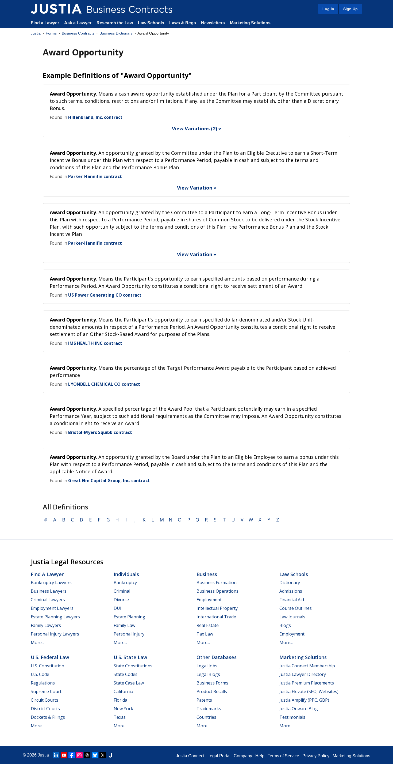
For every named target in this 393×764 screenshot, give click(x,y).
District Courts (45, 709)
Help (259, 756)
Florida (120, 700)
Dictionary (289, 582)
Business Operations (217, 591)
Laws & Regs (182, 23)
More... (37, 642)
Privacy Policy (315, 756)
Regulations (43, 683)
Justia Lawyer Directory (302, 674)
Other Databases (216, 657)
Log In (328, 9)
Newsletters (213, 23)
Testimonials (292, 717)
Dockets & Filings (48, 717)
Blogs (285, 625)
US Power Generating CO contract (104, 295)
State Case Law (129, 683)
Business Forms (212, 683)
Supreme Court (46, 691)
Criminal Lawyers (48, 600)
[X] (102, 755)
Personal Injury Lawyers (55, 634)
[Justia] (56, 9)
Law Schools (151, 23)
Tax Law (204, 634)
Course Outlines (295, 608)
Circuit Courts (44, 700)
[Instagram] (79, 755)
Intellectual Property (217, 608)
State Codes (125, 674)
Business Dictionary (116, 33)
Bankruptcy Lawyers (51, 582)
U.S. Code (40, 674)
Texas (120, 717)
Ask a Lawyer (78, 23)
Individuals (126, 574)
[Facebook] (71, 755)
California (123, 691)
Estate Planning (129, 617)
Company (243, 756)
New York (123, 709)
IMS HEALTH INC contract (95, 343)
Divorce (121, 600)
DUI (117, 608)
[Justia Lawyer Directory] (110, 755)
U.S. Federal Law (50, 657)
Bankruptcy (125, 582)
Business (206, 574)
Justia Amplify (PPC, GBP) (304, 700)
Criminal (122, 591)
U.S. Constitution (47, 666)
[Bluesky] (95, 755)
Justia (36, 33)
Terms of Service (283, 756)
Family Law (124, 625)
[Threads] (87, 755)
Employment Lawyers (52, 608)
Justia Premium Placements (306, 683)
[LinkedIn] (56, 755)
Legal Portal (218, 756)
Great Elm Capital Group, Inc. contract (109, 480)
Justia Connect (190, 756)
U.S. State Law (130, 657)
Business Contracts (78, 33)
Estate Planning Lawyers (55, 617)
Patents (204, 700)
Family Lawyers (46, 625)
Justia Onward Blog (298, 709)
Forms (51, 33)
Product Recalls (211, 691)
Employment (209, 600)
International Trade (216, 617)
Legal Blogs (208, 674)
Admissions (290, 591)
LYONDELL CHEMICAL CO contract (104, 384)
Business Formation (216, 582)
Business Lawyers (49, 591)
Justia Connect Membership (307, 666)
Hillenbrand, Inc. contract (95, 117)
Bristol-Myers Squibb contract (100, 432)
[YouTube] (64, 755)
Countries (206, 717)
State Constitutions (133, 666)
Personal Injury (129, 634)
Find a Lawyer (45, 23)
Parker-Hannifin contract (95, 176)
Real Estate (207, 625)
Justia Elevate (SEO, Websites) (308, 691)
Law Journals (292, 617)
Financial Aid (291, 600)
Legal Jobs (206, 666)
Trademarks (208, 709)
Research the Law (115, 23)
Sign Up (350, 9)
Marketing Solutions (250, 23)
